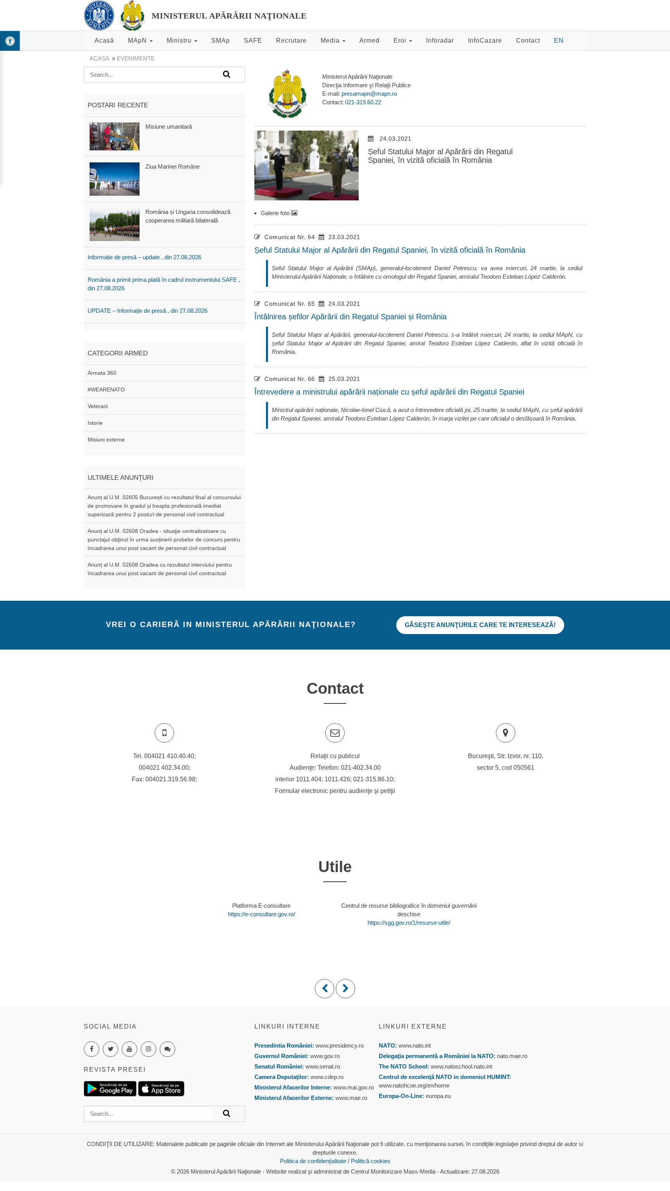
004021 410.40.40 (169, 756)
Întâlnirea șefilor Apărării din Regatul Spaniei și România (350, 316)
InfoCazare (485, 40)
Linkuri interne (287, 1026)
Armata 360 (102, 373)
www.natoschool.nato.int (461, 1066)
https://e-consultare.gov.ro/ (261, 914)
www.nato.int (415, 1045)
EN (559, 40)
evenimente (136, 58)
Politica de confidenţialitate (313, 1161)
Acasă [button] (104, 40)
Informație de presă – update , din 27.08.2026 (144, 257)
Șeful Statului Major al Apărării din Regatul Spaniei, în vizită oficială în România (389, 250)
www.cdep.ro (326, 1077)
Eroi (401, 40)
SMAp (220, 40)
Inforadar (440, 40)
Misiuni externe (106, 439)
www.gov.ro (325, 1056)
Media (331, 40)
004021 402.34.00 (164, 767)
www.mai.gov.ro (353, 1087)
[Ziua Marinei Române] (115, 178)
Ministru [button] (180, 40)
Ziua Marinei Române (172, 166)
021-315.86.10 (373, 779)
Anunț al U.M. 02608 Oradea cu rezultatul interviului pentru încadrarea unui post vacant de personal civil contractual (160, 569)
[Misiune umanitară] (115, 136)
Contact (528, 40)
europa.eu (438, 1096)
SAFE (253, 40)
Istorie (95, 423)
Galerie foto (276, 213)
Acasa (99, 58)
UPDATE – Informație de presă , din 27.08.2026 (147, 310)
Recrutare (291, 40)
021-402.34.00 (361, 767)
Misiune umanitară (168, 126)
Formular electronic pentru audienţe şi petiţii (335, 791)
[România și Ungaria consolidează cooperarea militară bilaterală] (115, 224)
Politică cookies (370, 1161)
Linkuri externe (413, 1026)
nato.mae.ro (512, 1056)
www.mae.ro (350, 1097)
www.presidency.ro (340, 1045)
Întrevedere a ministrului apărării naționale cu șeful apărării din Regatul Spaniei (389, 392)
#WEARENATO (106, 389)
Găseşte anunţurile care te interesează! (480, 625)
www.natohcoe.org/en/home (414, 1085)
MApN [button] (138, 40)
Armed (369, 40)
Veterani (98, 406)
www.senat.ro (322, 1066)
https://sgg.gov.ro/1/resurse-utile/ (409, 922)
